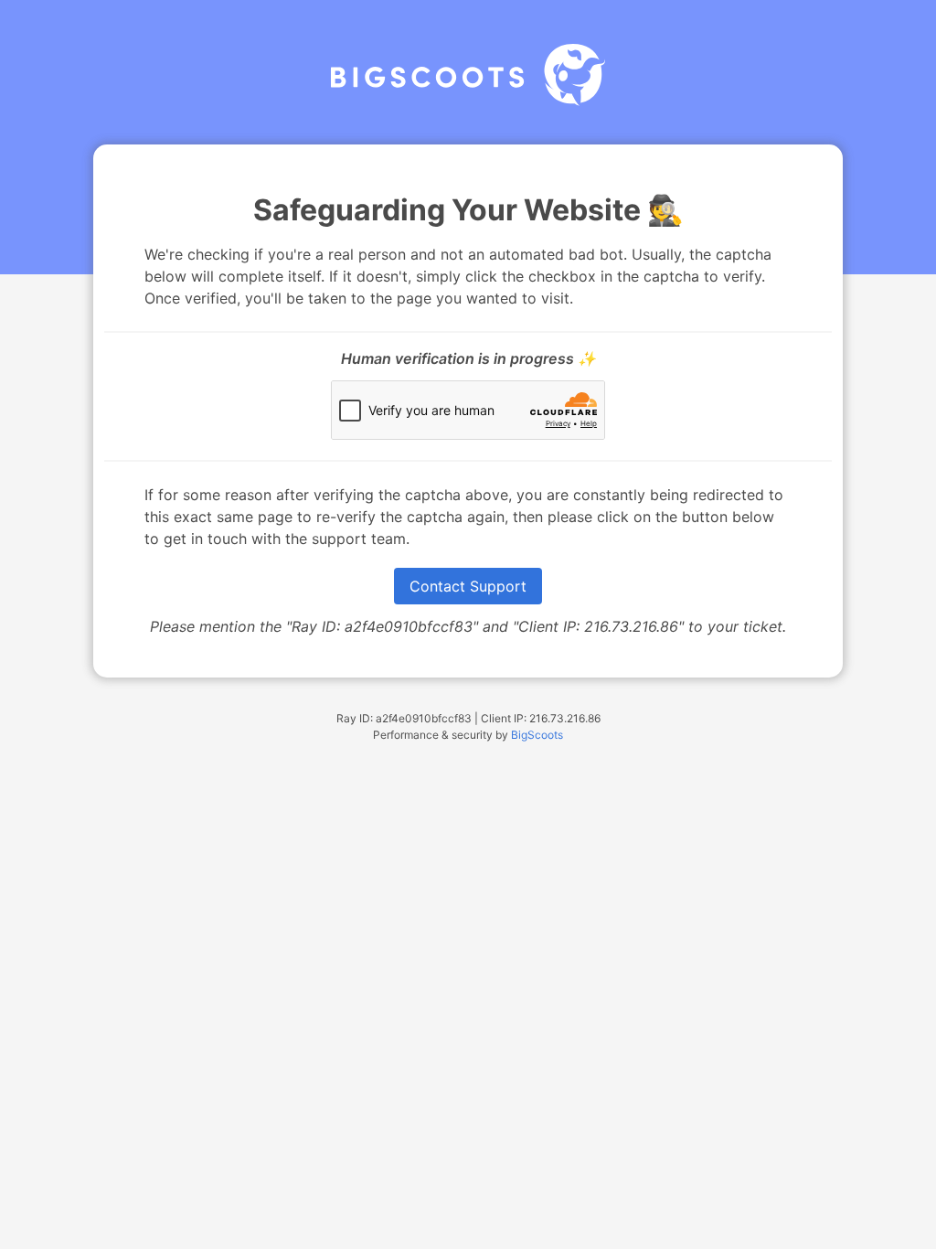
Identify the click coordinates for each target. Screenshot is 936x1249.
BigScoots (537, 735)
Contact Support (468, 586)
